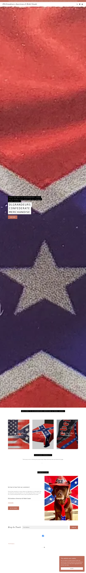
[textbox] (45, 527)
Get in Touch (13, 508)
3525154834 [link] (10, 502)
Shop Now (12, 217)
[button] (79, 4)
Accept (71, 568)
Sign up (74, 527)
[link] (20, 4)
